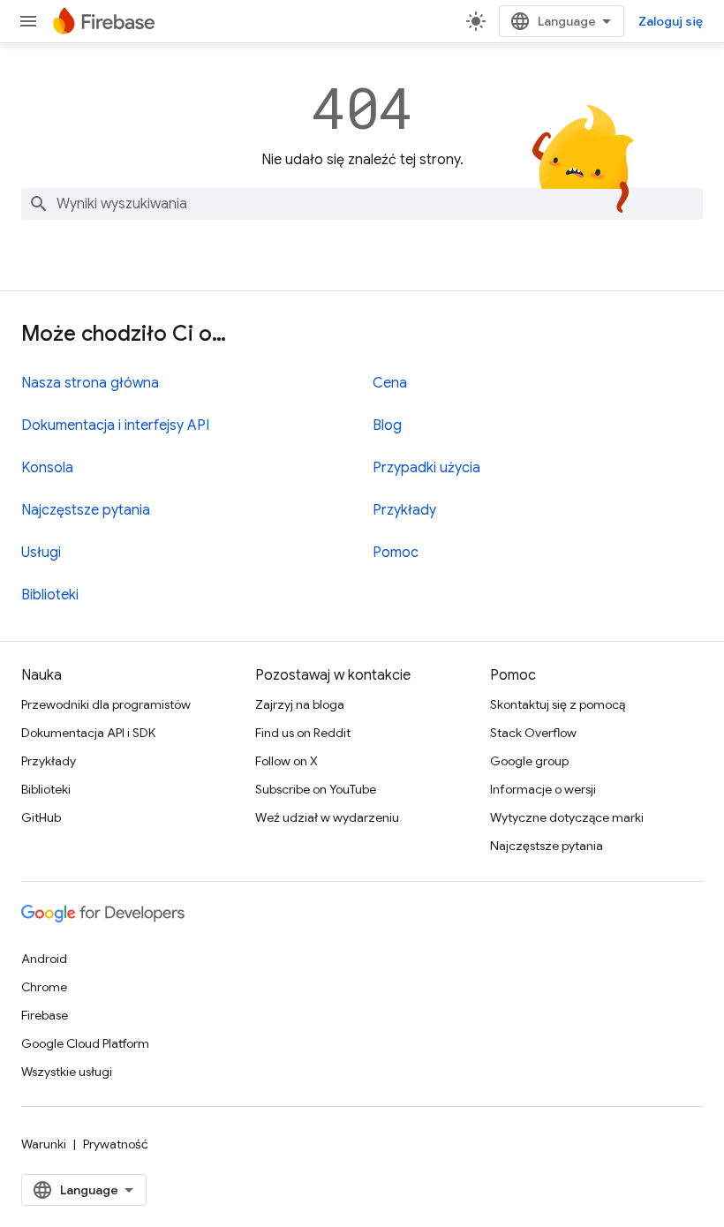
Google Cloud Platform (85, 1043)
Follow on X (286, 761)
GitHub (41, 817)
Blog (387, 425)
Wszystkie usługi (66, 1072)
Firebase (44, 1015)
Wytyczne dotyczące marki (567, 817)
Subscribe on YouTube (315, 789)
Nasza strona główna (90, 383)
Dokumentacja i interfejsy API (115, 425)
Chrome (44, 987)
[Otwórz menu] (28, 21)
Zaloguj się (670, 21)
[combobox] (362, 204)
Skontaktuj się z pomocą (557, 704)
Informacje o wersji (543, 789)
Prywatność (115, 1144)
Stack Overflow (533, 733)
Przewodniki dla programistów (106, 704)
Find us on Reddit (303, 733)
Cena (390, 383)
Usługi (41, 552)
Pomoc (396, 552)
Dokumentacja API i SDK (88, 733)
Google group (529, 761)
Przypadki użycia (426, 468)
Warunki (43, 1144)
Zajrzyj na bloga (299, 704)
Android (44, 959)
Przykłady (404, 510)
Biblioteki (50, 595)
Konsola (47, 468)
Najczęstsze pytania (85, 510)
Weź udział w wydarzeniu (327, 817)
